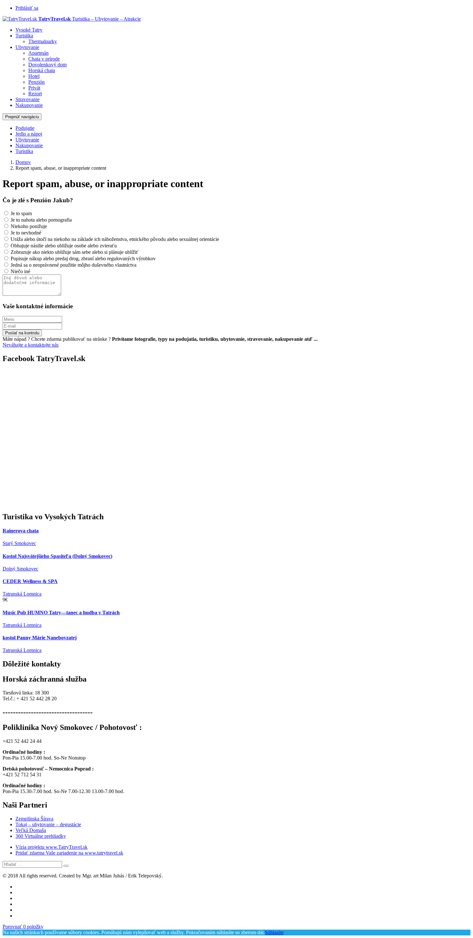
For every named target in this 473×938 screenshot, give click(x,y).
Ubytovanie (27, 47)
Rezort (35, 93)
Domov (23, 162)
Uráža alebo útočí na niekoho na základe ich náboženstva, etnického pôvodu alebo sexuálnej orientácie (114, 239)
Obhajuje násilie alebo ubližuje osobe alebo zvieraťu (63, 245)
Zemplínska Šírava (34, 818)
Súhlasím (274, 932)
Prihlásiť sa (26, 8)
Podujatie (24, 128)
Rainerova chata (21, 530)
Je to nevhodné (25, 232)
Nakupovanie (29, 105)
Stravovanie (27, 99)
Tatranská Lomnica (22, 594)
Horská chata (41, 70)
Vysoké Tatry (28, 30)
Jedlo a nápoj (28, 134)
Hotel (34, 76)
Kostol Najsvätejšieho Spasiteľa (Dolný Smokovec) (57, 556)
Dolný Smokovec (20, 568)
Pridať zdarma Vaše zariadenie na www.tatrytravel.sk (69, 853)
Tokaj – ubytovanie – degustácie (48, 824)
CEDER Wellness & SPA (30, 581)
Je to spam (20, 213)
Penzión (36, 82)
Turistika (24, 35)
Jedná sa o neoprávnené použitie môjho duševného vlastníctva (72, 265)
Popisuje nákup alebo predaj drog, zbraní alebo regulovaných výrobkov (82, 258)
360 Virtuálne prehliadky (40, 836)
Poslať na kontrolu (22, 332)
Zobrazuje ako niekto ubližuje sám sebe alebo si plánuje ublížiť (73, 252)
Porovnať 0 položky (23, 926)
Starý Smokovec (19, 543)
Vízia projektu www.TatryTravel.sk (51, 847)
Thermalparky (42, 41)
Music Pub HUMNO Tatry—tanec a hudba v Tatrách (61, 612)
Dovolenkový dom (47, 64)
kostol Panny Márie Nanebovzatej (40, 637)
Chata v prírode (44, 59)
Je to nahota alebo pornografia (40, 220)
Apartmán (38, 53)
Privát (34, 88)
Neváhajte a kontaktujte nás (31, 345)
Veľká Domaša (30, 830)
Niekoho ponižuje (28, 226)
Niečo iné (19, 271)
